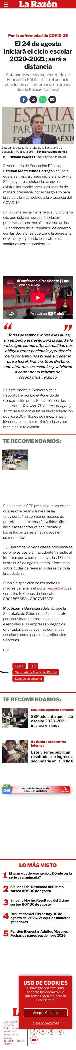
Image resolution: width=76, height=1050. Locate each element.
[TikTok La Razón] (60, 1031)
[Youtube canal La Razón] (34, 1039)
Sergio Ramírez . (23, 157)
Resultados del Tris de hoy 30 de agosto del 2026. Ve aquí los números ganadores (40, 918)
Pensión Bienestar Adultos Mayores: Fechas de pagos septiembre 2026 (39, 933)
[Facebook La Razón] (24, 99)
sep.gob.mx (56, 588)
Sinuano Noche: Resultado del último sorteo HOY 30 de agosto (39, 902)
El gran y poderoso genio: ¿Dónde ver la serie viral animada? (40, 875)
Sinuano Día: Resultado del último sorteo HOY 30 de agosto (37, 889)
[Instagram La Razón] (51, 1031)
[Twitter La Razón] (33, 99)
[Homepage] (38, 4)
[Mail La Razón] (52, 99)
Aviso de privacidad (45, 1023)
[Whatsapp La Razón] (43, 99)
